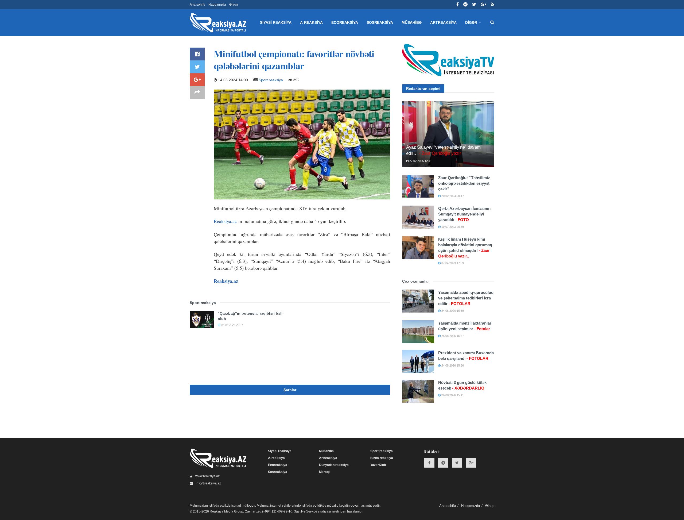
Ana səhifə (197, 4)
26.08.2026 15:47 (452, 335)
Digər (471, 22)
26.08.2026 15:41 (452, 395)
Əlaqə (233, 4)
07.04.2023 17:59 (452, 263)
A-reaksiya (311, 22)
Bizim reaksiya (381, 458)
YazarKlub (378, 465)
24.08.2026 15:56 (452, 365)
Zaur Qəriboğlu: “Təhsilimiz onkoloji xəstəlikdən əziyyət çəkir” (464, 183)
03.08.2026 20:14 (231, 324)
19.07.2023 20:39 (452, 226)
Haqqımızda (217, 4)
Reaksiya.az (225, 221)
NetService (309, 511)
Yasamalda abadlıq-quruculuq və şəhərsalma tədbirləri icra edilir (465, 298)
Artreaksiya (443, 22)
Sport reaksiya (271, 80)
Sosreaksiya (380, 22)
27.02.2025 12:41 (420, 161)
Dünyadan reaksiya (334, 465)
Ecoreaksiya (344, 22)
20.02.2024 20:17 (452, 196)
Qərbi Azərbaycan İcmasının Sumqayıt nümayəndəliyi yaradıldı (464, 214)
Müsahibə (412, 22)
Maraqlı (324, 472)
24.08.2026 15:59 (452, 310)
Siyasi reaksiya (276, 22)
